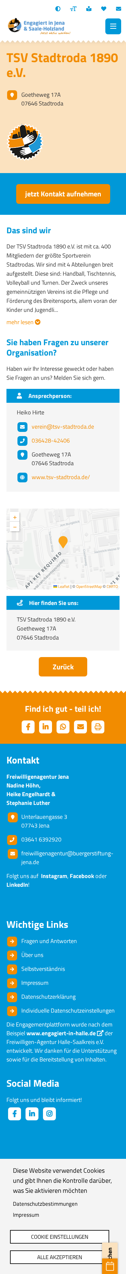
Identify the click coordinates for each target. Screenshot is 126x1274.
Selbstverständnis (43, 968)
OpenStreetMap (89, 586)
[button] (63, 542)
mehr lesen (20, 322)
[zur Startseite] (39, 26)
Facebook (82, 876)
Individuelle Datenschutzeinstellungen (68, 1010)
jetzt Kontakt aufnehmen (63, 194)
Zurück (63, 667)
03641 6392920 (41, 839)
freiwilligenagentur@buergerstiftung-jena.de (67, 857)
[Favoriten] (103, 9)
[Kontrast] (57, 9)
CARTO (112, 586)
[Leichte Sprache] (88, 9)
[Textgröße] (73, 9)
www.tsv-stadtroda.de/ (61, 477)
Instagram (52, 876)
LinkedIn (17, 884)
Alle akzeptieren (59, 1257)
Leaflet (63, 586)
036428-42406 (51, 440)
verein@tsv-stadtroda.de (63, 426)
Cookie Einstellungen (59, 1237)
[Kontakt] (118, 9)
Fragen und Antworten (49, 941)
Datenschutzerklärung (48, 996)
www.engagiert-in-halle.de (61, 1033)
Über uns (32, 954)
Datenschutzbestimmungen (45, 1204)
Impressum (26, 1215)
